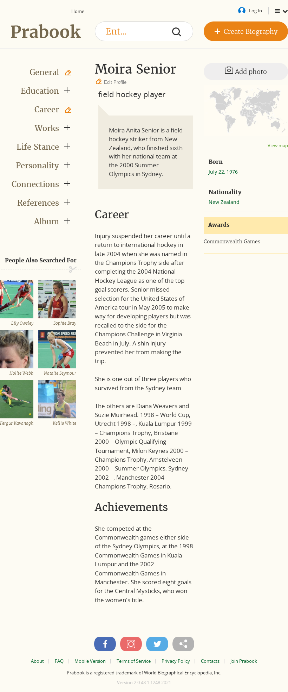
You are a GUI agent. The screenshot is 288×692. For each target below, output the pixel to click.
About (37, 661)
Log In (255, 10)
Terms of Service (134, 661)
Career (46, 109)
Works (47, 128)
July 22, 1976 (223, 171)
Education (40, 91)
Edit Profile (115, 82)
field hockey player (131, 94)
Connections (35, 184)
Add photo (250, 72)
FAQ (59, 661)
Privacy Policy (176, 661)
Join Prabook (243, 661)
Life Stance (38, 147)
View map (278, 145)
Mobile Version (90, 661)
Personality (37, 165)
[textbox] (144, 31)
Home (77, 11)
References (38, 203)
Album (46, 221)
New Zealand (224, 202)
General (44, 72)
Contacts (210, 661)
